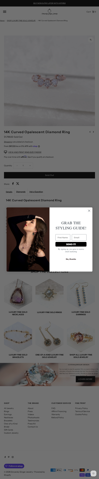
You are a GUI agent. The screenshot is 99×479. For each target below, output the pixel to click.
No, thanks (71, 259)
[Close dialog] (89, 210)
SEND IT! (71, 244)
